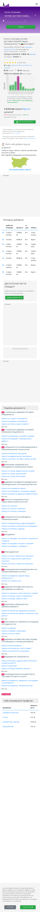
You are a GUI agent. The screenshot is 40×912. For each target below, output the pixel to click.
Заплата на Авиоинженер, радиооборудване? (18, 523)
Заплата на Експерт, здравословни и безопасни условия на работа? (19, 662)
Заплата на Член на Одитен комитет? (15, 424)
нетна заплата (16, 133)
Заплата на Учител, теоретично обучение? (17, 564)
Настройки (10, 907)
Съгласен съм (27, 907)
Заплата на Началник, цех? (11, 581)
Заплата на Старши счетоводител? (14, 418)
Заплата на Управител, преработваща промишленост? (16, 577)
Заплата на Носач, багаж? (11, 633)
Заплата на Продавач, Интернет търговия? (18, 543)
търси (20, 27)
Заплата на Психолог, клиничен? (13, 508)
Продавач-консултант (11, 712)
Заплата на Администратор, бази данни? (17, 456)
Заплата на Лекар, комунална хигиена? (16, 668)
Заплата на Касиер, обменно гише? (14, 599)
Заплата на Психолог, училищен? (14, 511)
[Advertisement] (20, 197)
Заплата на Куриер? (9, 628)
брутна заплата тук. (30, 138)
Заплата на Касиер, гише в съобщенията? (17, 596)
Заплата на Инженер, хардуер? (13, 529)
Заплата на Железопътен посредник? (15, 651)
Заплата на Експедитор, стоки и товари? (16, 648)
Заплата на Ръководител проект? (14, 488)
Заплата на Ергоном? (9, 666)
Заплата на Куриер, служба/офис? (14, 631)
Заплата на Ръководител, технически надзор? (19, 491)
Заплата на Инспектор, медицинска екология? (18, 611)
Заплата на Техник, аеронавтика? (14, 474)
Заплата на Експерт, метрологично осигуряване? (20, 526)
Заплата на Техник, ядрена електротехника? (18, 471)
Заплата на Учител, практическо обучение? (17, 556)
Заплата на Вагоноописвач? (12, 646)
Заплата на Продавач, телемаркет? (15, 546)
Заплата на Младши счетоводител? (15, 421)
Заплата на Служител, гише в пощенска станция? (20, 593)
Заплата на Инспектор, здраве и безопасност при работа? (20, 614)
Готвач (5, 717)
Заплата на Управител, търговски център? (17, 685)
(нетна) (33, 54)
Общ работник (8, 726)
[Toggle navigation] (36, 4)
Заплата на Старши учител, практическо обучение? (16, 560)
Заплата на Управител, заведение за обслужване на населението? (20, 681)
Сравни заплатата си (14, 297)
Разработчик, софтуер (11, 722)
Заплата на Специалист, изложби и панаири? (18, 436)
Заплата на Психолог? (10, 506)
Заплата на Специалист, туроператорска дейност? (16, 440)
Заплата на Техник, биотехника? (14, 476)
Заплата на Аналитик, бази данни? (14, 453)
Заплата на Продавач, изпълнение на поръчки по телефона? (20, 539)
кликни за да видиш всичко (25, 121)
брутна (26, 108)
